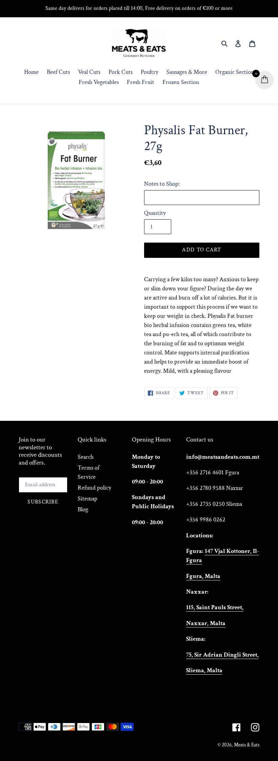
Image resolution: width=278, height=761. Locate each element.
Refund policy (94, 488)
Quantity (155, 213)
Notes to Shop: (162, 184)
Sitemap (87, 498)
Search (86, 457)
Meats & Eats (246, 745)
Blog (83, 509)
